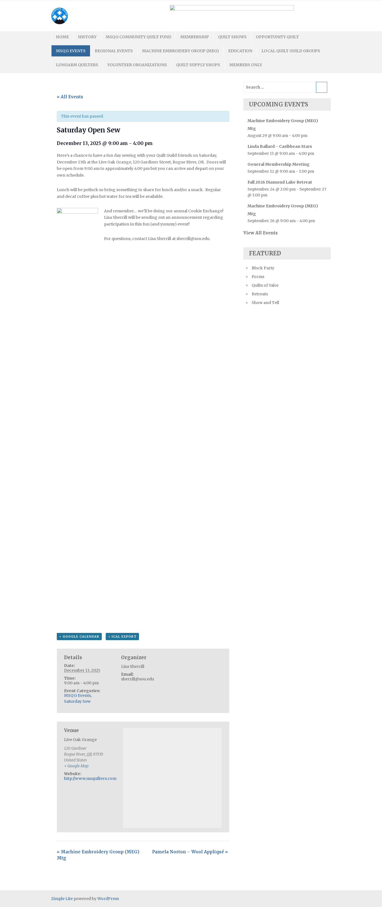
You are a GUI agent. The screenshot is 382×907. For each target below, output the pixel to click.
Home (62, 36)
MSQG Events (71, 50)
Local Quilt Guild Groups (290, 50)
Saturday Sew (77, 701)
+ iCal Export (122, 636)
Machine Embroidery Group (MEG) (180, 50)
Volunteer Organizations (137, 64)
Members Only (245, 64)
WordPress (108, 898)
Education (240, 50)
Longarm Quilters (77, 64)
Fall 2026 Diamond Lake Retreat (279, 182)
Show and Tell (265, 302)
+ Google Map (76, 765)
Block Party (263, 267)
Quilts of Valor (265, 285)
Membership (194, 36)
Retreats (260, 293)
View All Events (260, 233)
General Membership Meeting (278, 164)
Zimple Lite (62, 898)
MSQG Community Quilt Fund (138, 36)
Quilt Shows (232, 36)
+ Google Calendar (79, 636)
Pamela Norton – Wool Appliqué (190, 851)
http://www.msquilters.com (90, 778)
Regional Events (114, 50)
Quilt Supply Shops (198, 64)
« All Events (70, 96)
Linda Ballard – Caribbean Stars (279, 146)
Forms (258, 276)
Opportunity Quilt (277, 36)
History (87, 36)
